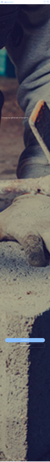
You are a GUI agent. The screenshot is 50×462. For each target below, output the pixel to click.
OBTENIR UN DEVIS (25, 345)
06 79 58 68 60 (25, 340)
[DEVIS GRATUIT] (44, 2)
